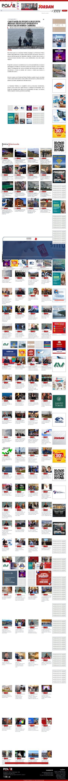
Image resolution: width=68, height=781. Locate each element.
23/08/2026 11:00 (20, 725)
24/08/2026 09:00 (46, 546)
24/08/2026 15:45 (46, 510)
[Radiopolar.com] (1, 10)
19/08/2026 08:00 (19, 158)
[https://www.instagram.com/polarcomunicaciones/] (18, 7)
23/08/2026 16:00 (33, 660)
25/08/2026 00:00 (33, 455)
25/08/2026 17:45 (33, 331)
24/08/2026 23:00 (46, 455)
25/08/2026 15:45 (7, 382)
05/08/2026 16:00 (6, 191)
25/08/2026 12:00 (20, 401)
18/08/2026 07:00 (45, 158)
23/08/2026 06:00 (33, 758)
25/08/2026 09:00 (20, 419)
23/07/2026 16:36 (45, 208)
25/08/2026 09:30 (7, 419)
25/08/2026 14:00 (46, 382)
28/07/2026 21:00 (19, 208)
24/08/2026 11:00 (20, 546)
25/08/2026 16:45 (20, 364)
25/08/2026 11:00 (33, 401)
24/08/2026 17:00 (33, 491)
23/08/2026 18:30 (33, 627)
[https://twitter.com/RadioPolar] (18, 5)
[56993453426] (18, 2)
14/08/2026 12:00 (6, 174)
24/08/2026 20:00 (33, 473)
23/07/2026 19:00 (32, 208)
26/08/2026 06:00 (20, 278)
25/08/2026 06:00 (7, 437)
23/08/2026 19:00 (20, 627)
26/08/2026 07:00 (7, 278)
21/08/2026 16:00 (6, 158)
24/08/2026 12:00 (7, 546)
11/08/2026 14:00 (32, 174)
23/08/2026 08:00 (7, 758)
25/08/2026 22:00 (20, 313)
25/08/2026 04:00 (33, 437)
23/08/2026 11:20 (7, 725)
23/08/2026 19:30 (7, 627)
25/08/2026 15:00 (33, 382)
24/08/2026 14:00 (33, 528)
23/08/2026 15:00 (46, 660)
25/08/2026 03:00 (46, 437)
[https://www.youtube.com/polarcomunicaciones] (18, 9)
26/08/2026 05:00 (33, 278)
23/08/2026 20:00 (46, 594)
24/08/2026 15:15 (7, 528)
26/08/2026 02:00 (20, 295)
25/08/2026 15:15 (20, 382)
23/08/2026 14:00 (20, 693)
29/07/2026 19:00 (6, 208)
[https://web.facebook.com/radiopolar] (18, 4)
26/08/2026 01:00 (33, 295)
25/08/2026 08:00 (33, 419)
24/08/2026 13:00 (46, 528)
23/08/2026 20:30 (33, 594)
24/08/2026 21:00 (20, 473)
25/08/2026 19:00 (7, 331)
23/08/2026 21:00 (20, 594)
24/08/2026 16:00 (33, 510)
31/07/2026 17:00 (45, 191)
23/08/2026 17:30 (7, 660)
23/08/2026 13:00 (33, 693)
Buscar (64, 10)
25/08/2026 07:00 (46, 419)
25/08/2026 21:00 (33, 313)
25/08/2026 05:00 (20, 437)
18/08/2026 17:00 (32, 158)
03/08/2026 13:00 (32, 191)
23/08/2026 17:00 (20, 660)
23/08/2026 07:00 (20, 758)
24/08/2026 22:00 (7, 473)
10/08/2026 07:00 (45, 174)
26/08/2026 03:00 (7, 295)
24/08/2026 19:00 (46, 473)
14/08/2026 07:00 (19, 174)
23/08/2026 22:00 (7, 594)
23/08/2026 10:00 (33, 725)
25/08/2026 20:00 (47, 313)
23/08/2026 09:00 (46, 725)
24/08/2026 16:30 (7, 510)
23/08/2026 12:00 (46, 693)
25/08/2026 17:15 (47, 331)
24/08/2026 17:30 (20, 491)
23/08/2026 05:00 (46, 758)
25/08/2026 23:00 (7, 313)
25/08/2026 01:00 (20, 455)
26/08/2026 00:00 (47, 295)
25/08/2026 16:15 (33, 364)
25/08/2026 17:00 (7, 364)
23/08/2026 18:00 (46, 627)
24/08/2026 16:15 (20, 510)
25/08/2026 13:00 (7, 401)
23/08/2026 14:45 (7, 693)
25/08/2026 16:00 (46, 364)
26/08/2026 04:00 (47, 278)
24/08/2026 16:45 (46, 491)
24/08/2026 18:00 (7, 491)
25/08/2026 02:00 (7, 455)
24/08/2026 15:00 (20, 528)
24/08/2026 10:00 (33, 546)
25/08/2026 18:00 (20, 331)
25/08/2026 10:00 (46, 401)
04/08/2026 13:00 (19, 191)
